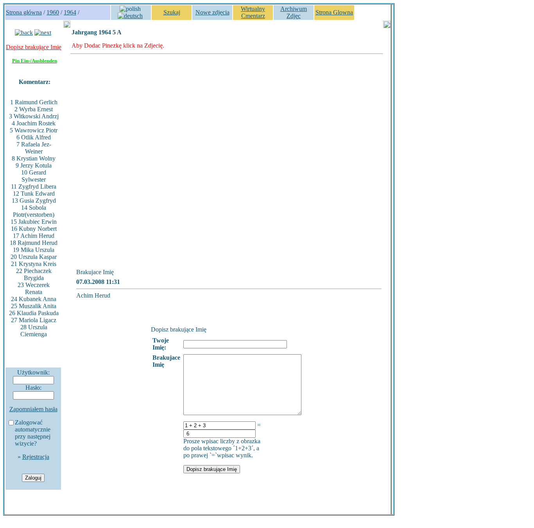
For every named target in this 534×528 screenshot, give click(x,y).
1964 (70, 12)
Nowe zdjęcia (212, 12)
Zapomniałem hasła (33, 409)
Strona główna (24, 12)
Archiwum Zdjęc (293, 12)
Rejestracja (35, 456)
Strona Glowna (334, 12)
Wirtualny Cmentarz (253, 12)
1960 (53, 12)
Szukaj (171, 12)
